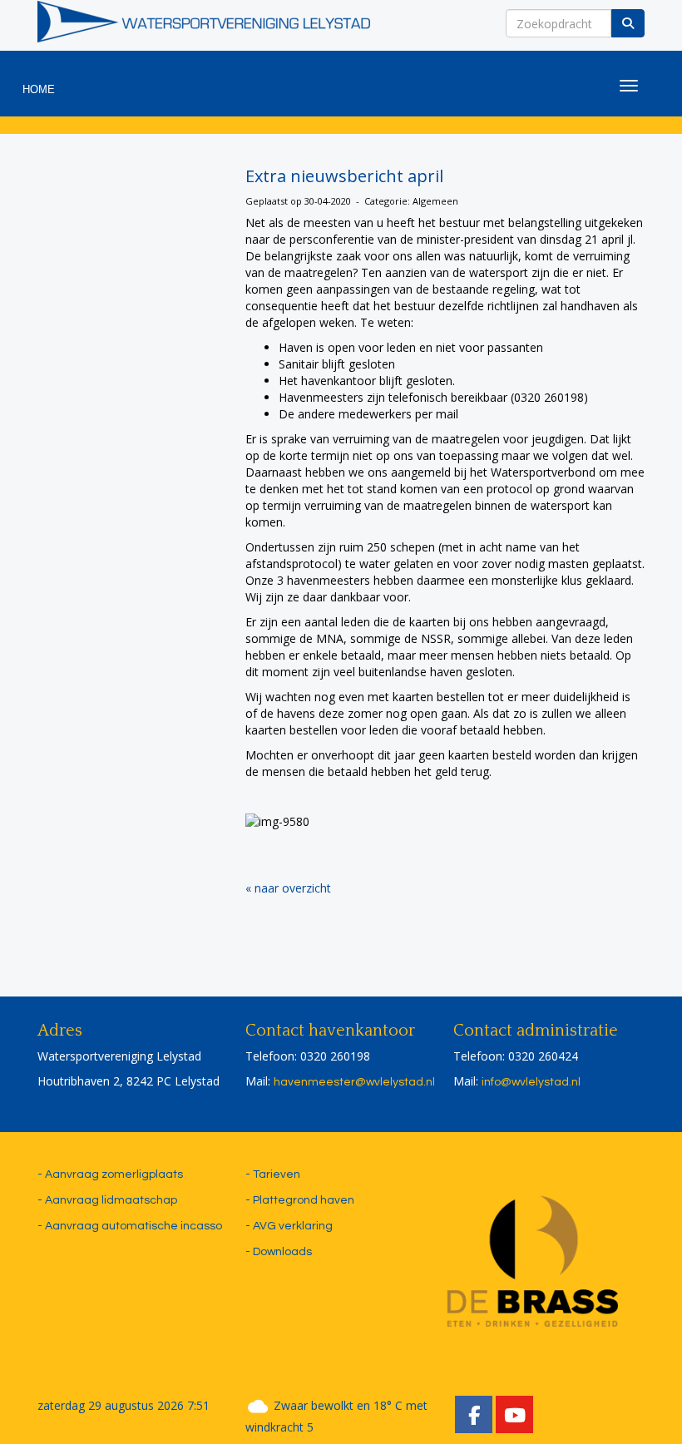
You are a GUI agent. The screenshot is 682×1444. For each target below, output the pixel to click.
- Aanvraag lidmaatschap (107, 1200)
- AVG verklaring (289, 1226)
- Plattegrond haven (299, 1200)
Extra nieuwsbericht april (344, 176)
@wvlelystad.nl (354, 1082)
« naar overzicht (288, 888)
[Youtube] (514, 1419)
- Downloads (278, 1252)
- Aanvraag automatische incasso (129, 1226)
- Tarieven (272, 1174)
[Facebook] (473, 1419)
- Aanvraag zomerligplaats (110, 1174)
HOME (38, 89)
